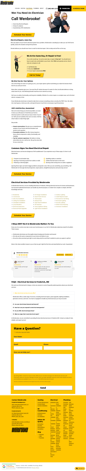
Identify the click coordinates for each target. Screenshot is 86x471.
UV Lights (40, 425)
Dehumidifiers (41, 427)
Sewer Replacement (71, 407)
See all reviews (60, 254)
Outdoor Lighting (60, 194)
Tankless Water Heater (71, 412)
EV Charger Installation (41, 194)
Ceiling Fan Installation (19, 200)
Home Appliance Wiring (41, 206)
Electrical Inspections (18, 206)
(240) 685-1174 (52, 8)
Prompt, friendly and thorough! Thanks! (21, 267)
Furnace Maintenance (43, 402)
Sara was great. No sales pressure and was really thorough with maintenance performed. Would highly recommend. (43, 269)
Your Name (18, 336)
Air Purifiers (40, 424)
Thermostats (38, 198)
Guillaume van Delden (42, 261)
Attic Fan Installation (18, 198)
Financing (66, 8)
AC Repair (40, 415)
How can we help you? (22, 352)
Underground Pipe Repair (71, 428)
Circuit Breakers (17, 204)
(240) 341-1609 (19, 408)
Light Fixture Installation (41, 208)
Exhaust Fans (38, 200)
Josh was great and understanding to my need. (63, 267)
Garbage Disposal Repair (65, 433)
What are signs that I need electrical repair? (27, 314)
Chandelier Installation (19, 202)
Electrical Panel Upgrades (20, 208)
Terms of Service (45, 381)
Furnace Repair (41, 404)
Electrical (41, 434)
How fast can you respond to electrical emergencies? (29, 307)
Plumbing (41, 437)
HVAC (40, 436)
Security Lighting (60, 202)
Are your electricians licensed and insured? (27, 304)
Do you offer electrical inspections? (24, 311)
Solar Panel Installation (41, 202)
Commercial (16, 196)
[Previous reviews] (13, 268)
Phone (46, 344)
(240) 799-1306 (19, 416)
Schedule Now (78, 8)
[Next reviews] (73, 268)
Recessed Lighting (61, 200)
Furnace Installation (42, 405)
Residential (16, 194)
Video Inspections (71, 438)
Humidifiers (40, 429)
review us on (68, 254)
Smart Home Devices (40, 196)
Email (16, 344)
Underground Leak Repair (71, 423)
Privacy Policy (37, 381)
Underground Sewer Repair (71, 433)
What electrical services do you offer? (25, 293)
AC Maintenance (42, 413)
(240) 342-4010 (19, 425)
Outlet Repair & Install (62, 196)
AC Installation (41, 416)
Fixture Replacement (65, 423)
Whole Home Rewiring (62, 204)
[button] (43, 293)
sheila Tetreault (21, 261)
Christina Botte (61, 261)
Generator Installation (62, 206)
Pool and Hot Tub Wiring (62, 198)
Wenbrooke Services (8, 3)
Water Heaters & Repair (71, 443)
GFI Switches (38, 204)
